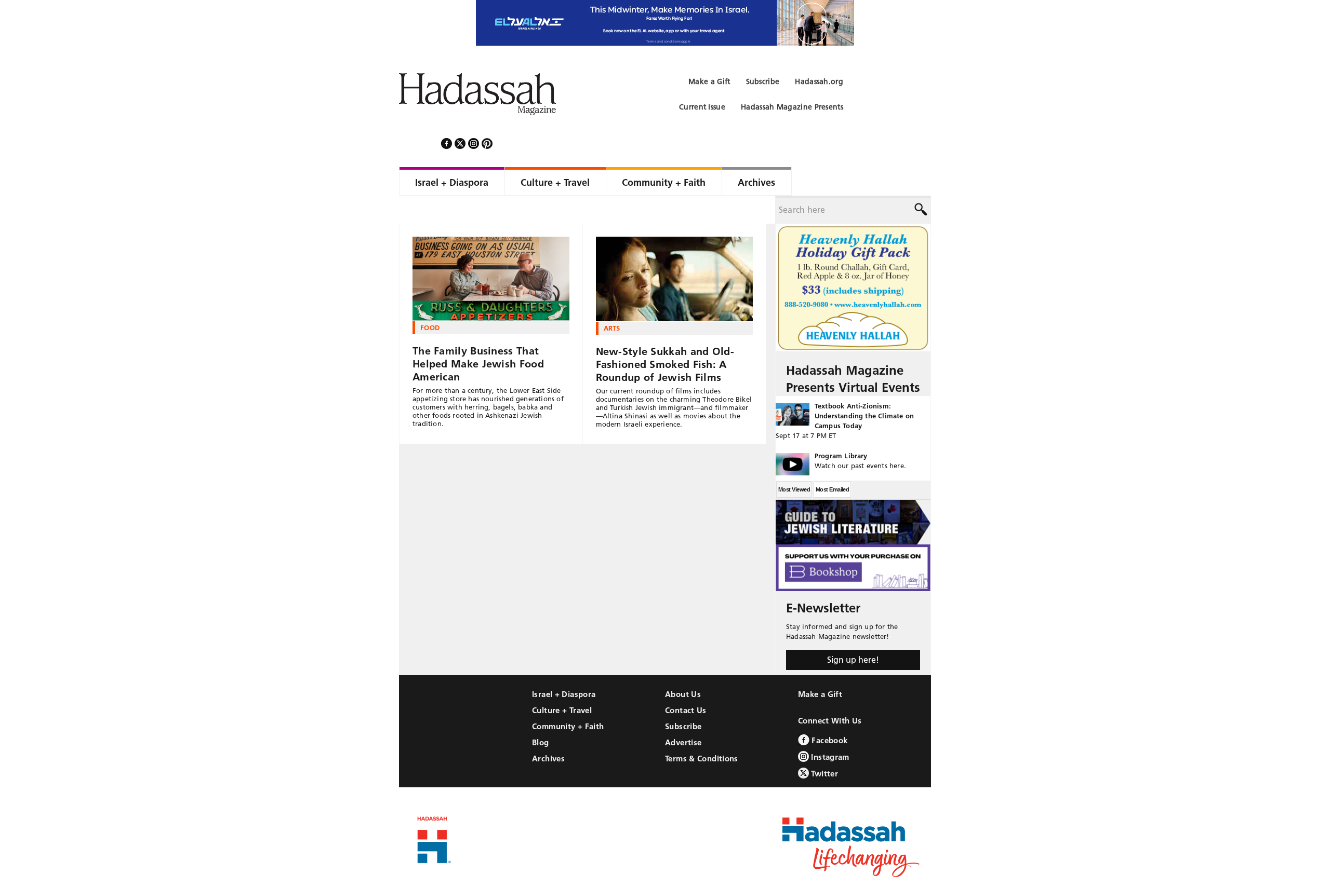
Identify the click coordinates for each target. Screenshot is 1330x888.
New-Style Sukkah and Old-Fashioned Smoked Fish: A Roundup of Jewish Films (665, 336)
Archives (548, 730)
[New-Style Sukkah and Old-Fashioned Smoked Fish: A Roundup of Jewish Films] (674, 251)
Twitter (823, 745)
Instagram (829, 729)
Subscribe (683, 698)
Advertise (683, 714)
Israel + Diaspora (563, 666)
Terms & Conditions (701, 730)
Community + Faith (568, 698)
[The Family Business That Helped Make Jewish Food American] (491, 251)
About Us (683, 666)
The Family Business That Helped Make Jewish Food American (478, 336)
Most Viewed (794, 461)
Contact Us (686, 682)
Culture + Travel (562, 682)
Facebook (828, 712)
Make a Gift (820, 666)
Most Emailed (832, 461)
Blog (540, 714)
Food (430, 299)
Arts (612, 300)
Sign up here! (853, 631)
